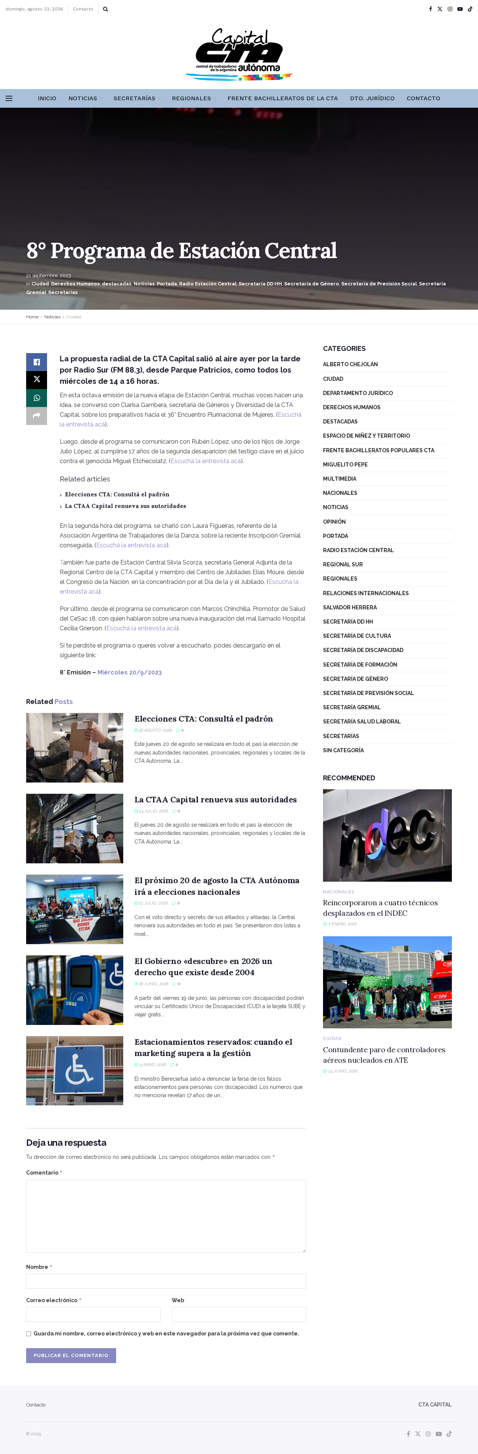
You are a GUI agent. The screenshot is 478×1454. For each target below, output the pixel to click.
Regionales (191, 98)
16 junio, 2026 (153, 984)
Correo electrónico (54, 1300)
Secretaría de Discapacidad (363, 650)
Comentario (44, 1172)
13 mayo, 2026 (152, 1064)
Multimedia (339, 479)
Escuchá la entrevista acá (206, 461)
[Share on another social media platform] (36, 416)
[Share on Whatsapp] (36, 398)
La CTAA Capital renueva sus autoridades (125, 505)
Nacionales (340, 493)
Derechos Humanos (75, 284)
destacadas (116, 284)
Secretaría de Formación (360, 665)
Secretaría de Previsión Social (379, 284)
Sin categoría (343, 750)
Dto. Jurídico (372, 98)
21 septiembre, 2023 (48, 275)
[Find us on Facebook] (430, 9)
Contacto (83, 9)
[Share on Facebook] (36, 362)
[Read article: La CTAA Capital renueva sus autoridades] (74, 828)
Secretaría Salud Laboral (362, 722)
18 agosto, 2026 (155, 730)
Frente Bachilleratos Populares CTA (378, 450)
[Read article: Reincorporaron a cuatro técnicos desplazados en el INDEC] (387, 835)
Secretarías (134, 98)
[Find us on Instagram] (450, 9)
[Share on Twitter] (36, 380)
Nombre (39, 1266)
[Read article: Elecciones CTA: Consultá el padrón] (74, 748)
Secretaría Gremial (352, 707)
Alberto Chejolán (350, 364)
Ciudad (40, 284)
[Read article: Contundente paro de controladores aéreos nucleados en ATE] (387, 982)
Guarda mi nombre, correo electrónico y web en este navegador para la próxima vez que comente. (166, 1334)
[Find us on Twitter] (440, 9)
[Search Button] (105, 9)
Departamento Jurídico (358, 393)
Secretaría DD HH (260, 284)
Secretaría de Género (311, 284)
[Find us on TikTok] (470, 9)
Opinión (334, 522)
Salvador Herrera (350, 607)
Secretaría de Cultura (357, 636)
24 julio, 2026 (153, 811)
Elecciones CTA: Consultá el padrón (117, 494)
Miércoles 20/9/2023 (129, 672)
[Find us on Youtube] (460, 9)
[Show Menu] (9, 98)
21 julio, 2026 (153, 903)
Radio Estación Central (207, 284)
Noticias (82, 98)
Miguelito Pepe (345, 465)
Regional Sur (343, 564)
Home (32, 316)
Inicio (47, 98)
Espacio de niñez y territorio (366, 436)
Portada (167, 284)
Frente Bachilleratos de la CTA (282, 98)
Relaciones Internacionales (366, 593)
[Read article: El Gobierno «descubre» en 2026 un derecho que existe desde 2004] (74, 990)
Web (178, 1300)
